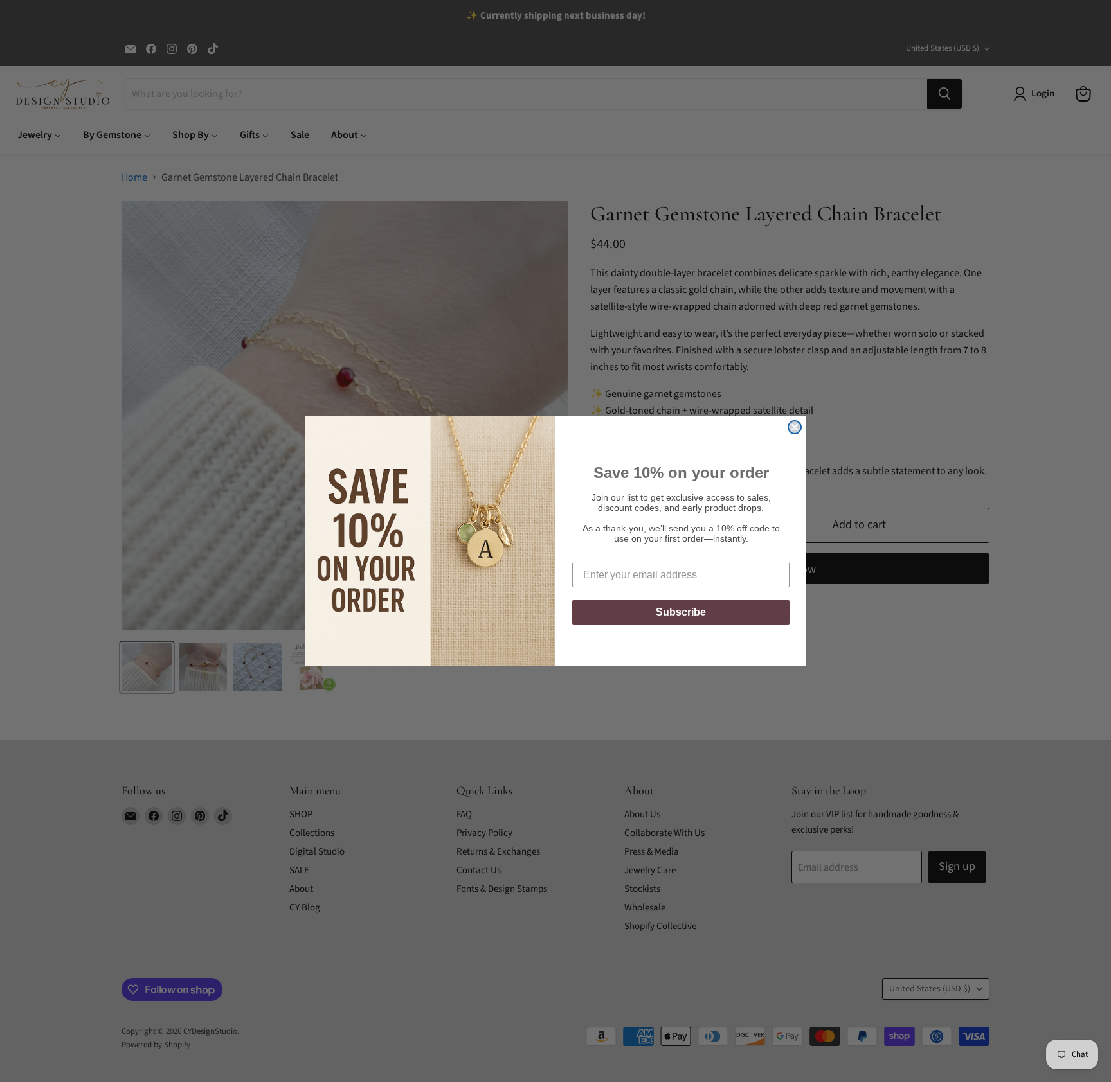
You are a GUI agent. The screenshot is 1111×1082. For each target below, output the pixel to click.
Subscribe (681, 612)
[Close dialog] (794, 427)
